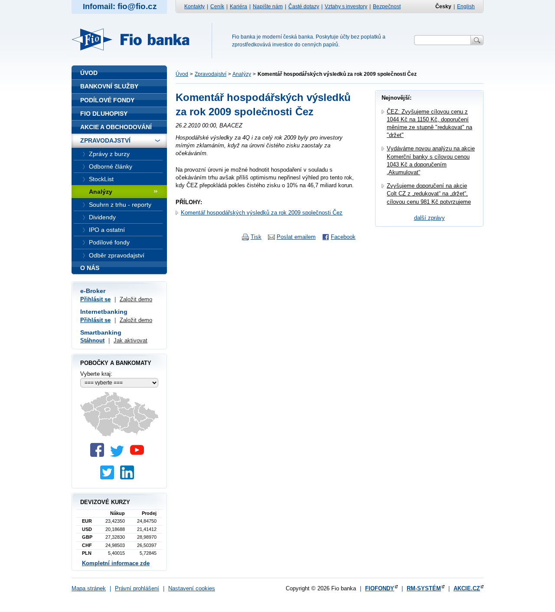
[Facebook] (99, 455)
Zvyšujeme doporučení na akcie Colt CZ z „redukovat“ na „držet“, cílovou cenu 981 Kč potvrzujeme (429, 193)
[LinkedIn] (129, 477)
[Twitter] (119, 455)
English (466, 6)
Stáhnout (92, 340)
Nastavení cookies (191, 588)
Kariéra (238, 6)
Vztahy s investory (346, 6)
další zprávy (429, 218)
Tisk (256, 237)
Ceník (217, 6)
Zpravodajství (210, 74)
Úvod (182, 74)
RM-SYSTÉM (424, 588)
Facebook (343, 237)
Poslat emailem (296, 237)
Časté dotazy (303, 6)
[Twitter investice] (109, 477)
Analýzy (241, 74)
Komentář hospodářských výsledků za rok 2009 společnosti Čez (262, 212)
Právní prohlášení (137, 588)
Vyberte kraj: (96, 374)
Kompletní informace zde (116, 563)
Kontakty (194, 6)
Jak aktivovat (130, 340)
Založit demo (136, 299)
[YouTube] (139, 455)
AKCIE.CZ (467, 588)
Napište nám (268, 6)
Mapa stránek (89, 588)
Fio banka (135, 39)
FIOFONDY (379, 588)
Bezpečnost (387, 6)
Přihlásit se (95, 299)
